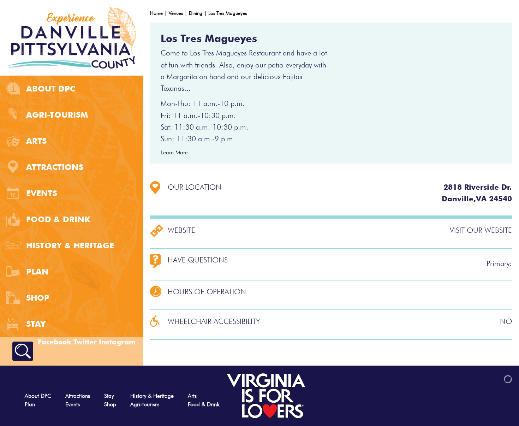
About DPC (50, 88)
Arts (36, 141)
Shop (37, 297)
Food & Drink (58, 219)
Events (41, 193)
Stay (36, 324)
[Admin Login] (496, 378)
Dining (195, 13)
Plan (37, 271)
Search (22, 351)
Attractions (54, 167)
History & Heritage (70, 245)
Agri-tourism (57, 114)
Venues (176, 13)
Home (156, 13)
